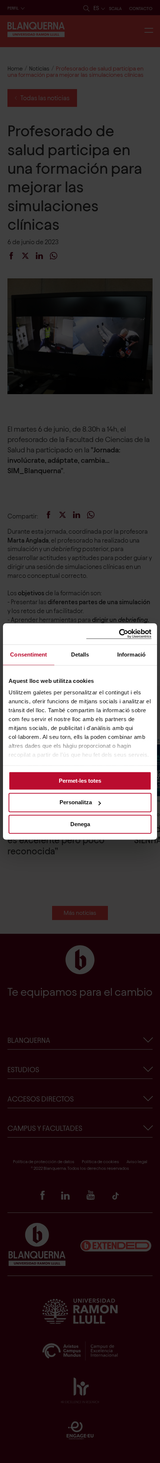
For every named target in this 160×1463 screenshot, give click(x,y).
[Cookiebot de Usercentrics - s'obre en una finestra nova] (118, 634)
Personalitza (76, 802)
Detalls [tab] (80, 654)
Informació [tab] (131, 654)
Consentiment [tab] (28, 654)
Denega (80, 824)
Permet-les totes (80, 781)
